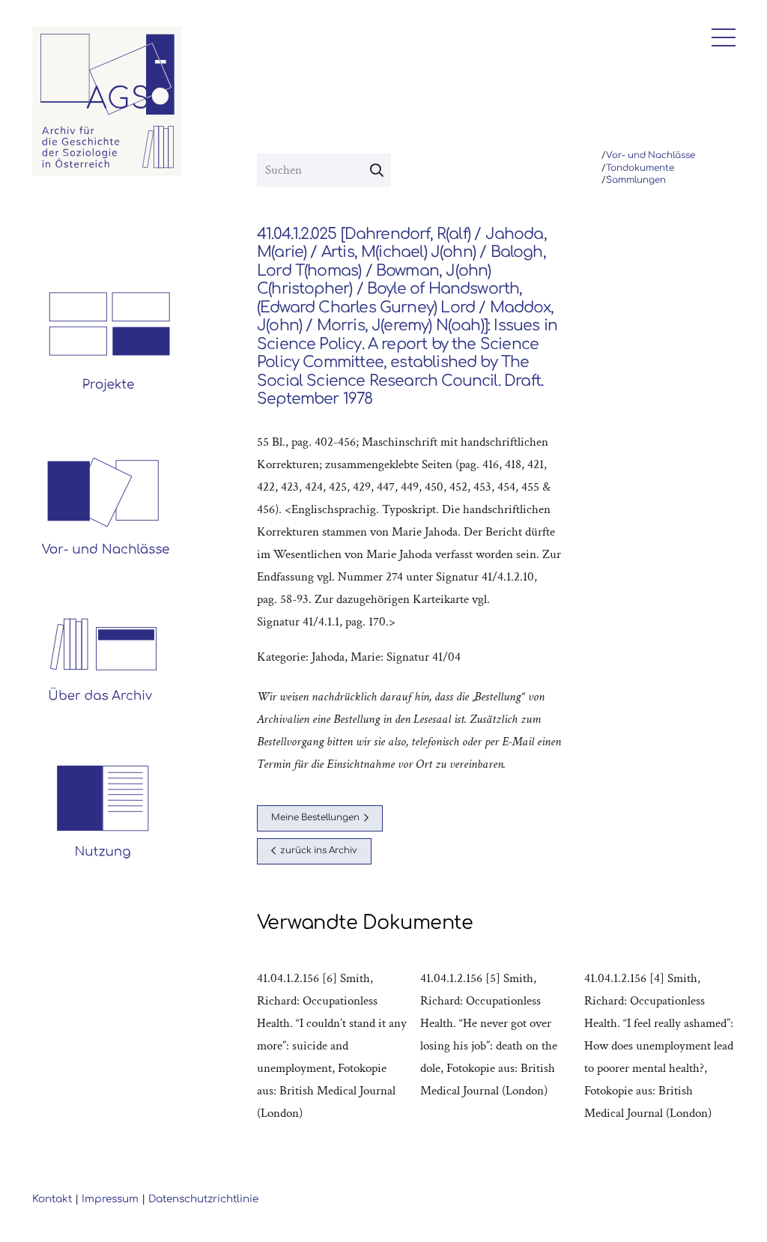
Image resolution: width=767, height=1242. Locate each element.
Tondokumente (640, 168)
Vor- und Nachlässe (650, 155)
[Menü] (719, 37)
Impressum (110, 1199)
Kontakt (52, 1199)
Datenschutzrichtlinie (203, 1199)
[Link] (107, 101)
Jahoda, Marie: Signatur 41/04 (386, 657)
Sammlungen (636, 180)
